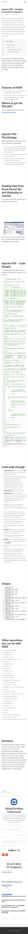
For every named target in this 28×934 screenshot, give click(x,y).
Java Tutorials (11, 45)
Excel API (10, 792)
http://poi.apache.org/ (9, 112)
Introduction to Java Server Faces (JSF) (13, 896)
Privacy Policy (12, 931)
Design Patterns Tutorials (15, 49)
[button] (25, 2)
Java (6, 790)
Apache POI (5, 792)
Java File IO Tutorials (13, 52)
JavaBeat (4, 2)
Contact (17, 931)
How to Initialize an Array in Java (12, 882)
